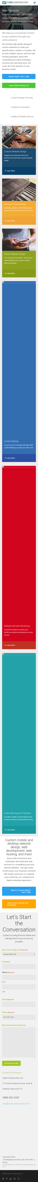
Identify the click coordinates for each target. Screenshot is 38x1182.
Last (3, 992)
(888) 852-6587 (11, 1097)
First (3, 982)
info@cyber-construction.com (16, 1103)
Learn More (11, 171)
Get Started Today (11, 1063)
